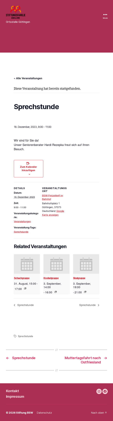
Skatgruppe (79, 278)
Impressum (15, 396)
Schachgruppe (21, 278)
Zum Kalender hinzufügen (28, 168)
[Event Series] (25, 288)
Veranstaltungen (22, 221)
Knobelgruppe (51, 278)
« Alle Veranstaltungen (28, 78)
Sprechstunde (21, 231)
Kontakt (12, 391)
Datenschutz (44, 412)
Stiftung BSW (24, 412)
